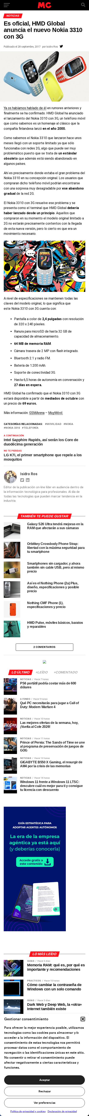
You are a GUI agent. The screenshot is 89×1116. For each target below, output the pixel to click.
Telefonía (31, 428)
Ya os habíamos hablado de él (25, 108)
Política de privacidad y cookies (28, 1111)
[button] (83, 1019)
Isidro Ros (52, 46)
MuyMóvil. (55, 413)
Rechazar (44, 1091)
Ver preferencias (44, 1102)
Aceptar (44, 1080)
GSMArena (36, 413)
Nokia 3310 (12, 428)
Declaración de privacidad (62, 1111)
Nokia (69, 424)
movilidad (54, 424)
